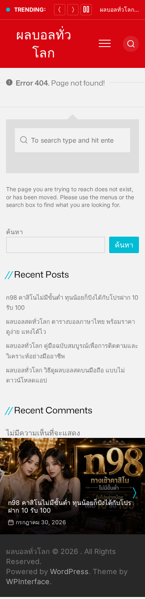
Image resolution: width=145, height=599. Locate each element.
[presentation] (134, 493)
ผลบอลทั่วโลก (43, 43)
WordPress (69, 571)
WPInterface (28, 581)
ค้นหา (14, 232)
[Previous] (59, 9)
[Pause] (86, 9)
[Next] (73, 9)
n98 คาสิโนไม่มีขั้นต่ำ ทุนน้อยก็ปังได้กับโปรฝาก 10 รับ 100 (69, 506)
